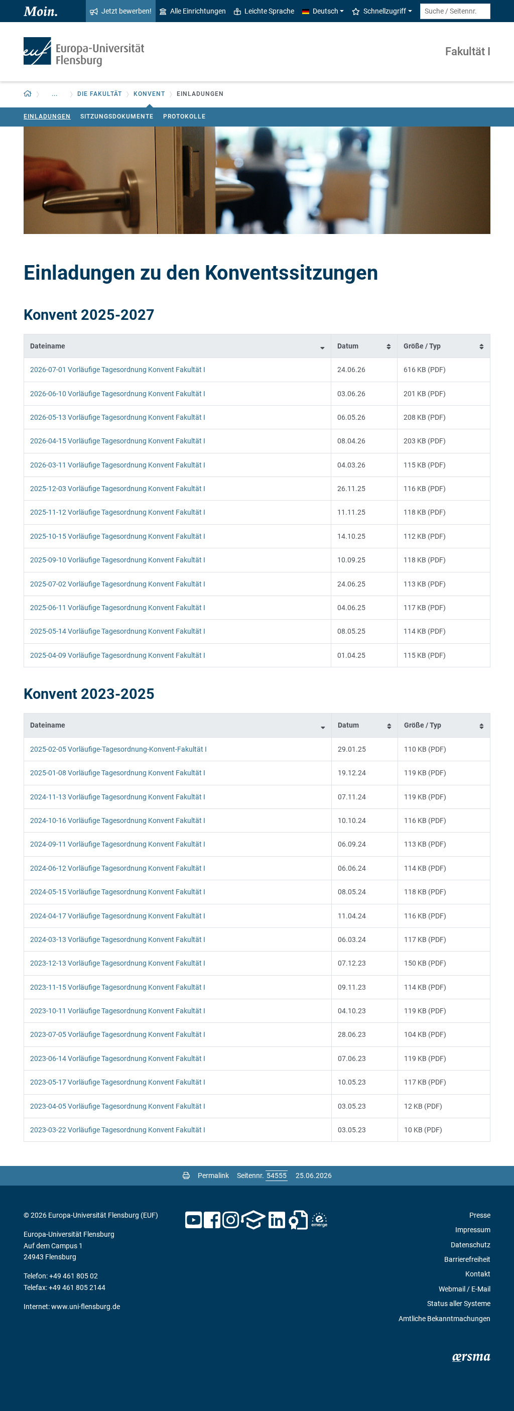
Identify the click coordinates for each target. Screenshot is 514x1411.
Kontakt (477, 1274)
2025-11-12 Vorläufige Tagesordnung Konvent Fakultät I (117, 512)
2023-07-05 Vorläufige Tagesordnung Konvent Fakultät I (117, 1034)
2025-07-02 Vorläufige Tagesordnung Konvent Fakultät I (117, 584)
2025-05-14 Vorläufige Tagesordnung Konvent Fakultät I (117, 631)
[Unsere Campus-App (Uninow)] (253, 1220)
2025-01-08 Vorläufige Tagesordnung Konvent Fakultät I (117, 773)
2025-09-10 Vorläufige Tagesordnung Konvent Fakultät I (117, 560)
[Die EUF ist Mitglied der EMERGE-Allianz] (319, 1220)
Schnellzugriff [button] (384, 11)
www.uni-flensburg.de (85, 1307)
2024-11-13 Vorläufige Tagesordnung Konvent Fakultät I (117, 797)
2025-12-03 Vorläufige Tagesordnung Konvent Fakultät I (117, 489)
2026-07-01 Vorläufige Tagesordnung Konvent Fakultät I (117, 370)
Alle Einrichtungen (198, 11)
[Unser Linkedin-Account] (277, 1220)
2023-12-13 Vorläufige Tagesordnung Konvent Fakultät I (117, 963)
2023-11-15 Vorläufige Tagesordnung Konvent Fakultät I (117, 987)
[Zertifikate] (298, 1220)
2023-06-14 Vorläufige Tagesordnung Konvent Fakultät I (117, 1058)
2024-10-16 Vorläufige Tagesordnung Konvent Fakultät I (117, 820)
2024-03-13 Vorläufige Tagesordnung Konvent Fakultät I (117, 939)
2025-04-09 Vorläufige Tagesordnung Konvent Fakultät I (117, 655)
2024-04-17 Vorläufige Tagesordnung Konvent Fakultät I (117, 916)
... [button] (55, 93)
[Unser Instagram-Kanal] (230, 1220)
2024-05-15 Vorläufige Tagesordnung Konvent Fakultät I (117, 892)
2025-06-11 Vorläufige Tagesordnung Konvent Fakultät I (117, 608)
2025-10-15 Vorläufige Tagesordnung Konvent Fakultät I (117, 536)
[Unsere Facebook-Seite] (212, 1220)
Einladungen (47, 116)
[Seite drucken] (186, 1175)
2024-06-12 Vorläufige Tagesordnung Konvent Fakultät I (117, 868)
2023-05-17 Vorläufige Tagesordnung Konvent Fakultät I (117, 1082)
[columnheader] (177, 346)
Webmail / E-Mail (464, 1289)
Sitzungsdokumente (117, 116)
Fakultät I (467, 51)
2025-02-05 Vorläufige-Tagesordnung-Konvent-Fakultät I (118, 749)
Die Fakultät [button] (99, 93)
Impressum (472, 1230)
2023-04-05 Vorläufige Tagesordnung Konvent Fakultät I (117, 1106)
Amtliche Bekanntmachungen (444, 1319)
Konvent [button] (149, 93)
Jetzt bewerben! (126, 11)
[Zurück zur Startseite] (84, 52)
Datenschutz (470, 1245)
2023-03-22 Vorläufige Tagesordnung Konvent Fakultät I (117, 1130)
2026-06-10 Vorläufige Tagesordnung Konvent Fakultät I (117, 394)
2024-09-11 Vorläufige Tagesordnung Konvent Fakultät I (117, 844)
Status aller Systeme (458, 1304)
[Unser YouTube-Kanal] (193, 1220)
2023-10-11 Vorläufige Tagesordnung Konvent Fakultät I (117, 1011)
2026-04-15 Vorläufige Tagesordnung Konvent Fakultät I (117, 441)
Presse (479, 1215)
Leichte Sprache (269, 11)
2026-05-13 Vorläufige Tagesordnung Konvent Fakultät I (117, 417)
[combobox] (455, 11)
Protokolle (184, 116)
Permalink (213, 1175)
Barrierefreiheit (467, 1259)
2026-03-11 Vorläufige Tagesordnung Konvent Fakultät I (117, 465)
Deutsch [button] (325, 11)
